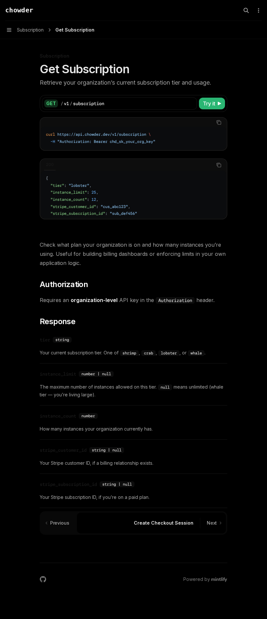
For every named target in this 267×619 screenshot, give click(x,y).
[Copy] (191, 103)
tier (45, 339)
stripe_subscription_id (68, 484)
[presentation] (133, 194)
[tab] (50, 165)
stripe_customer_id (63, 450)
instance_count (58, 416)
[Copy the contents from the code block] (219, 122)
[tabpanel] (133, 138)
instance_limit (58, 374)
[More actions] (258, 10)
